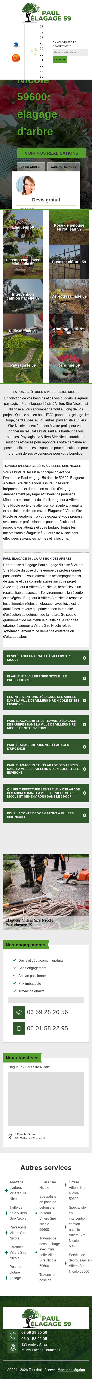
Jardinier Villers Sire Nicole (18, 1252)
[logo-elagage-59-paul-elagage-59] (46, 12)
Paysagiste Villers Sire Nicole (18, 1232)
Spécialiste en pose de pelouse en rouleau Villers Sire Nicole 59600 (47, 1213)
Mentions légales (71, 1370)
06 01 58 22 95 (41, 65)
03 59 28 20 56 (41, 37)
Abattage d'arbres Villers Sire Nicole (18, 1190)
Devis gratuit (31, 166)
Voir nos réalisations (51, 153)
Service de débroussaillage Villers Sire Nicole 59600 (78, 1263)
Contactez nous (63, 166)
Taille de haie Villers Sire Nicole (18, 1213)
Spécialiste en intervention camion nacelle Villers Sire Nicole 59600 (78, 1227)
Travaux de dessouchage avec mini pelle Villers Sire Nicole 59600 (48, 1252)
